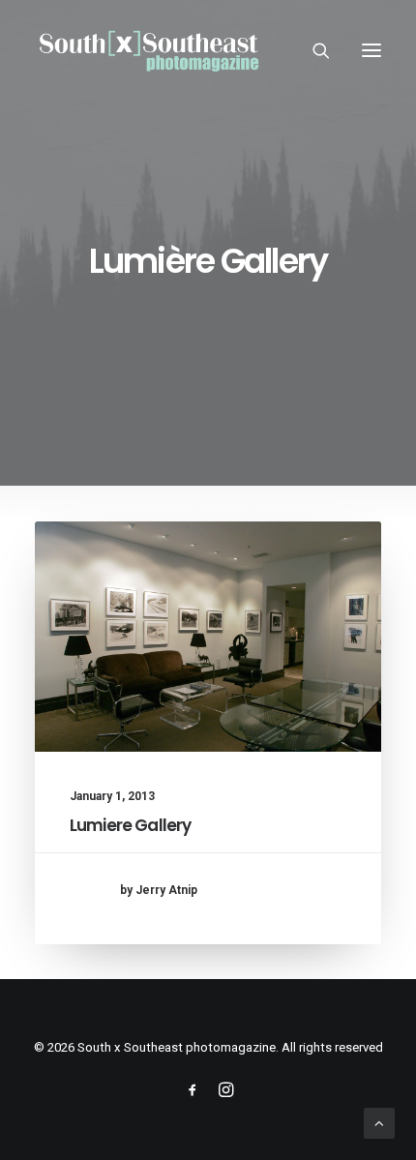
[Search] (312, 50)
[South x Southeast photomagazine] (148, 50)
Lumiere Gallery (130, 825)
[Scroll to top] (379, 1122)
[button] (371, 50)
